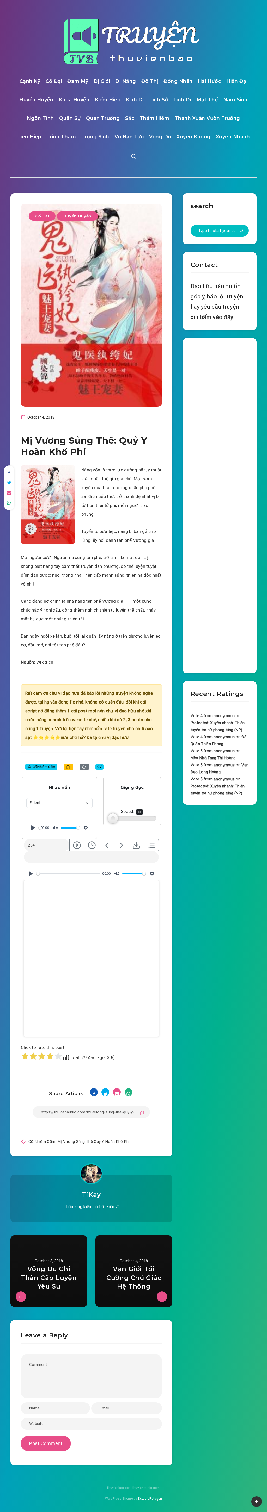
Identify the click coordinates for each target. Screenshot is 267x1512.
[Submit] (241, 231)
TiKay (91, 1194)
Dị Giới (102, 81)
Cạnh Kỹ (30, 81)
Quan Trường (103, 118)
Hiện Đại (236, 81)
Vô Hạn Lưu (129, 137)
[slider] (40, 827)
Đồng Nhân (178, 81)
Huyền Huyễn (36, 100)
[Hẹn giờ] (91, 845)
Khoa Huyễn (74, 100)
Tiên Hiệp (29, 137)
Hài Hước (209, 81)
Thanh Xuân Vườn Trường (207, 118)
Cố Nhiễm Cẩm (42, 1141)
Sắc (130, 118)
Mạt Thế (207, 100)
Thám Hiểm (154, 118)
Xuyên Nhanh (233, 137)
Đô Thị (149, 81)
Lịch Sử (158, 100)
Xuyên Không (194, 137)
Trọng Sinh (95, 137)
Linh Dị (182, 100)
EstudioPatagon (150, 1499)
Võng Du (160, 137)
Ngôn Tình (40, 118)
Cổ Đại (54, 81)
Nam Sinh (235, 100)
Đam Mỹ (77, 81)
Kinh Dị (135, 100)
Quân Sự (70, 118)
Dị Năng (125, 81)
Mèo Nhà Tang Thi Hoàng (213, 758)
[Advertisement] (220, 504)
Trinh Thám (61, 137)
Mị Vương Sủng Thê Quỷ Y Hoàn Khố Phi (94, 1141)
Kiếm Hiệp (108, 100)
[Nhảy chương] (76, 845)
